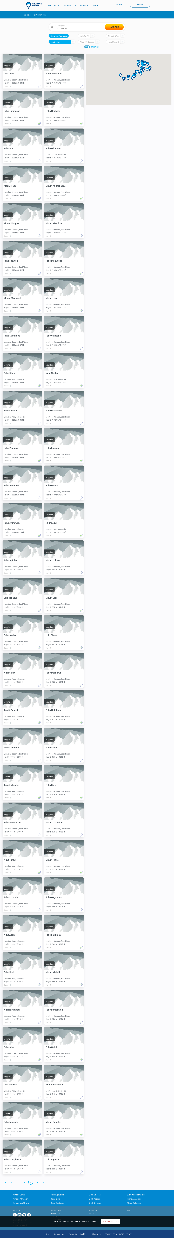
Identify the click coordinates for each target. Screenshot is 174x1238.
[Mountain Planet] (35, 6)
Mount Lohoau (53, 560)
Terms (48, 1234)
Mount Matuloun (54, 223)
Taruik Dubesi (11, 710)
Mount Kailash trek (134, 1203)
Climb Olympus (95, 1203)
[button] (144, 67)
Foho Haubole (53, 111)
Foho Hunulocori (12, 822)
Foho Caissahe (53, 335)
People (91, 1214)
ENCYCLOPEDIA (69, 5)
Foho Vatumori (11, 485)
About (129, 1210)
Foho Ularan (10, 373)
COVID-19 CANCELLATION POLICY (118, 1234)
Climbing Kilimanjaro (20, 1199)
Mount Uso (51, 298)
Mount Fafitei (52, 860)
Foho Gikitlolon (53, 148)
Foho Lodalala (11, 897)
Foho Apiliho (10, 560)
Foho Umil (9, 972)
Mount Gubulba (53, 1122)
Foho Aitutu (51, 747)
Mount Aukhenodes (55, 186)
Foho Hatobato (53, 710)
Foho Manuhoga (54, 260)
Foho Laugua (52, 448)
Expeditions (55, 1214)
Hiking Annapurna (134, 1199)
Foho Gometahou (54, 410)
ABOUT (96, 5)
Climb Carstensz (57, 1203)
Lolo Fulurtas (10, 1084)
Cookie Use (84, 1234)
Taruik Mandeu (11, 785)
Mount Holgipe (11, 223)
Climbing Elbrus (18, 1195)
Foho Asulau (10, 635)
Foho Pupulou (11, 448)
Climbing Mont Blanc (20, 1203)
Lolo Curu (9, 73)
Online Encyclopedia (35, 15)
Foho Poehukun (54, 672)
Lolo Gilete (51, 635)
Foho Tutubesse (12, 111)
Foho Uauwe (52, 485)
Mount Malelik (53, 972)
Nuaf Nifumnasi (12, 1009)
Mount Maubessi (12, 298)
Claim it (6, 86)
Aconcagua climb (57, 1195)
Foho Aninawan (12, 523)
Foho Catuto (52, 1047)
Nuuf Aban (9, 934)
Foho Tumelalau (54, 73)
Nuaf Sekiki (10, 672)
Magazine (93, 1210)
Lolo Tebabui (10, 597)
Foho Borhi (51, 785)
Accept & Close (111, 1221)
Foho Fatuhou (11, 260)
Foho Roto (9, 148)
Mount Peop (10, 186)
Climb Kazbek (94, 1199)
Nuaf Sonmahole (54, 1084)
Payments (73, 1234)
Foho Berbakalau (54, 1009)
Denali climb (55, 1199)
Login (140, 5)
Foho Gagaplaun (54, 897)
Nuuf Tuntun (10, 860)
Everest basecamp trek (136, 1195)
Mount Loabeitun (54, 822)
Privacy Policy (59, 1234)
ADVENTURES (53, 5)
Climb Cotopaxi (95, 1195)
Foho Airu (9, 1047)
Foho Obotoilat (11, 747)
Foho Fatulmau (53, 934)
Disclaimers (96, 1234)
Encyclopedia (56, 1210)
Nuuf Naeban (52, 373)
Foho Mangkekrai (13, 1159)
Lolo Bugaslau (53, 1159)
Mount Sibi (51, 597)
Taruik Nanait (11, 410)
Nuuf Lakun (51, 523)
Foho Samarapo (12, 335)
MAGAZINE (84, 5)
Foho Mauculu (11, 1122)
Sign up (119, 5)
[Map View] (87, 46)
